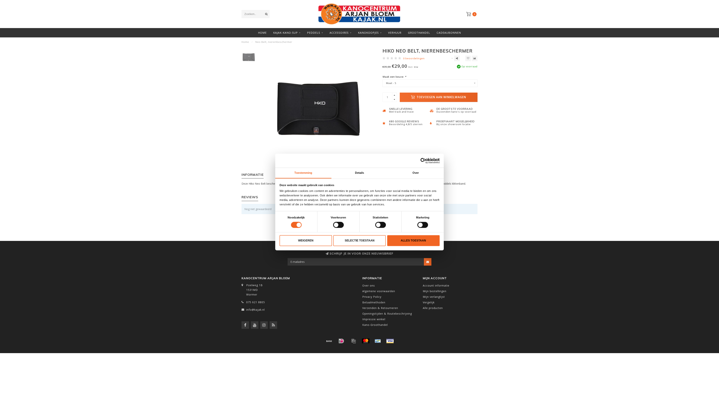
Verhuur (394, 32)
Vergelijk (429, 302)
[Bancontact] (378, 341)
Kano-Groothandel (375, 325)
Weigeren (305, 240)
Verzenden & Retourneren (380, 308)
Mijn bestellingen (434, 291)
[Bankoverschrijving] (329, 341)
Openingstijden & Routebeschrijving (387, 313)
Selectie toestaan (359, 240)
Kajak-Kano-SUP (285, 32)
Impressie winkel (373, 319)
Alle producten (433, 308)
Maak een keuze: (394, 76)
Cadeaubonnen (449, 32)
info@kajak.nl (255, 309)
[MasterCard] (365, 341)
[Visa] (390, 341)
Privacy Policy (371, 297)
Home (262, 32)
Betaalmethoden (373, 302)
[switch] (338, 225)
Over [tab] (415, 172)
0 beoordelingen (414, 58)
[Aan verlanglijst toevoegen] (468, 58)
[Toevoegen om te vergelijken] (474, 58)
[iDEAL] (341, 341)
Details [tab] (359, 172)
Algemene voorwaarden (378, 291)
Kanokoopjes (368, 32)
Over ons (368, 285)
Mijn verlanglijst (434, 297)
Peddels (313, 32)
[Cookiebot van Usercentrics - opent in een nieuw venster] (423, 160)
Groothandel (419, 32)
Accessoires (339, 32)
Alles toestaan (413, 240)
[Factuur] (353, 341)
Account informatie (436, 285)
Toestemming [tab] (303, 172)
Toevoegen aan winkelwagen (441, 97)
